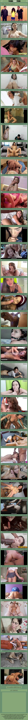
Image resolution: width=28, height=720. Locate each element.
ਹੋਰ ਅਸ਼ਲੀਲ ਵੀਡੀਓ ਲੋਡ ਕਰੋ (14, 687)
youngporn (14, 1)
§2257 (16, 718)
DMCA (18, 718)
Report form (21, 718)
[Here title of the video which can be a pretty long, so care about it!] (14, 13)
